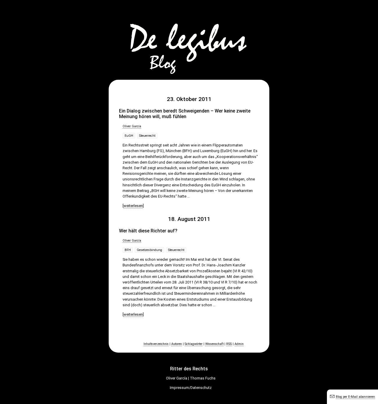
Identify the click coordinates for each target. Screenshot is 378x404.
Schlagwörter (194, 344)
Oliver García (132, 126)
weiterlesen (133, 205)
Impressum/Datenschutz (191, 387)
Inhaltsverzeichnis (156, 344)
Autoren (176, 344)
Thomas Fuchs (203, 378)
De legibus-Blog (189, 38)
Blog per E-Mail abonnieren (355, 397)
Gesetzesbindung (149, 250)
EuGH (129, 136)
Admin (239, 344)
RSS (229, 344)
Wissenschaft (214, 344)
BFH (128, 250)
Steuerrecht (147, 136)
